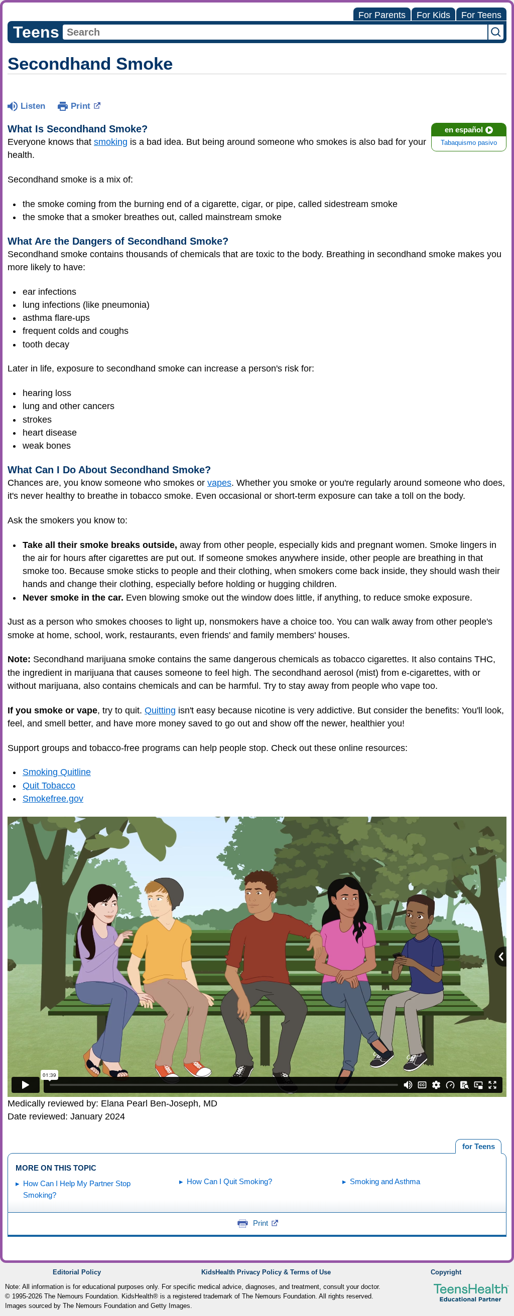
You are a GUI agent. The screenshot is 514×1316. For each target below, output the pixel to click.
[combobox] (275, 32)
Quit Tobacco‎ (49, 786)
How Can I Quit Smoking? (229, 1181)
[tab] (478, 1146)
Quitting (160, 710)
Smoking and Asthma (385, 1181)
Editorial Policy (77, 1272)
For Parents (382, 15)
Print (80, 106)
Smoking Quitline (57, 772)
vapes (219, 483)
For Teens (481, 15)
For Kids (433, 15)
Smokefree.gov (53, 799)
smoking (110, 142)
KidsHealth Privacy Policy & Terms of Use (266, 1272)
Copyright (446, 1272)
